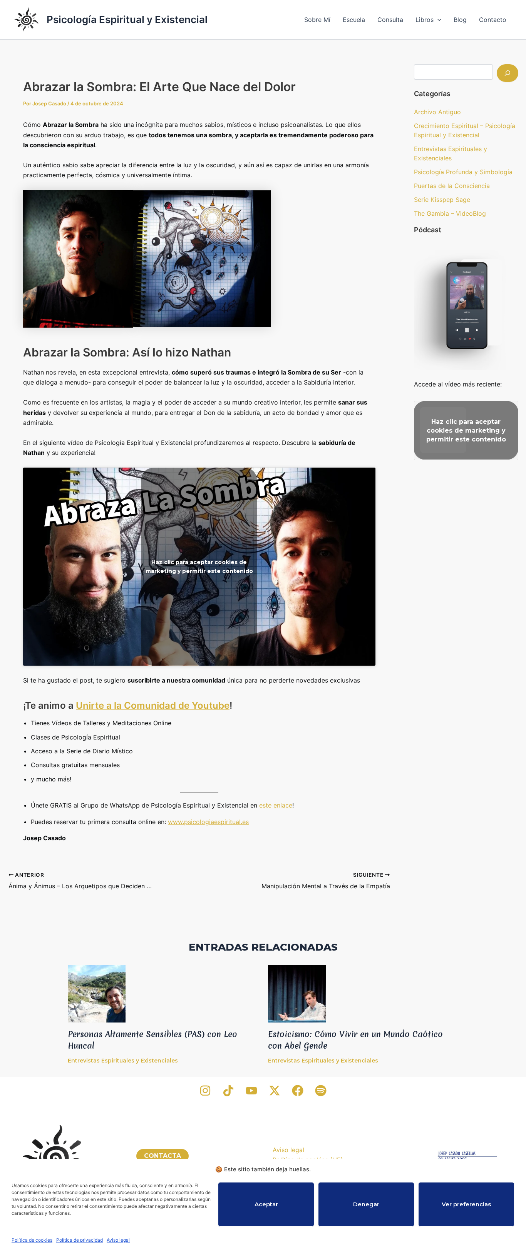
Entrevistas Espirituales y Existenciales (123, 1060)
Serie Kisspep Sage (442, 199)
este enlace (275, 805)
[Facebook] (297, 1090)
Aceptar (266, 1204)
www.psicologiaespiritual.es (208, 822)
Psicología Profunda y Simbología (463, 172)
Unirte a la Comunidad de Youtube (152, 705)
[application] (437, 19)
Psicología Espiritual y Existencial (127, 19)
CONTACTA (162, 1155)
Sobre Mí (317, 19)
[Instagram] (205, 1090)
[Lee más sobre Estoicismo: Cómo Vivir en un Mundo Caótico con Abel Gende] (297, 993)
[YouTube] (251, 1090)
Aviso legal (118, 1240)
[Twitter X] (274, 1090)
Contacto (492, 19)
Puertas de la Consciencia (452, 186)
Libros (424, 19)
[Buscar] (507, 73)
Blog (460, 19)
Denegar (366, 1204)
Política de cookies (32, 1240)
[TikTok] (228, 1090)
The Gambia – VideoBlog (450, 213)
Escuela (354, 19)
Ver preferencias (466, 1204)
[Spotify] (321, 1090)
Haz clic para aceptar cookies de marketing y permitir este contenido (199, 567)
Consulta (390, 19)
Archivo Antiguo (437, 112)
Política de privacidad (79, 1240)
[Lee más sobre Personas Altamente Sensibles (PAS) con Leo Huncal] (97, 993)
